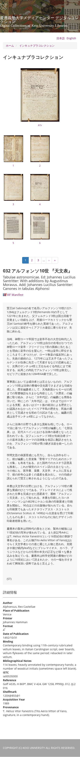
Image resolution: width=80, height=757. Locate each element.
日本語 (61, 38)
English (71, 38)
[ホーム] (6, 6)
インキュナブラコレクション (37, 45)
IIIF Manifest (15, 295)
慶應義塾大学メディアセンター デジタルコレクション (39, 19)
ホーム (10, 45)
